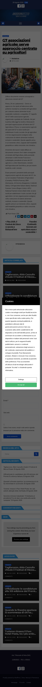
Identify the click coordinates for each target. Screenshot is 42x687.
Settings (21, 379)
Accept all (21, 385)
